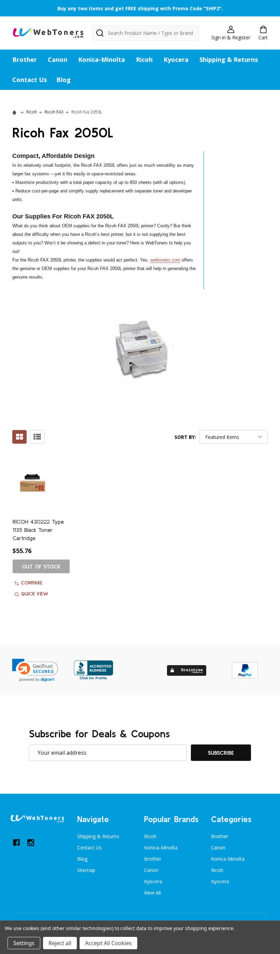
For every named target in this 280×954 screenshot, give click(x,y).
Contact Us (29, 80)
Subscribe (221, 753)
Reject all (59, 943)
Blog (63, 80)
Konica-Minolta (101, 59)
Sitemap (86, 870)
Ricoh (144, 59)
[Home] (15, 112)
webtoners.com (165, 260)
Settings (23, 943)
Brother (24, 59)
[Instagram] (31, 842)
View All (152, 892)
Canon (57, 59)
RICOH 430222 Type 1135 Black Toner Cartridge (38, 530)
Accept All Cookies (108, 943)
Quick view (34, 593)
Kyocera (176, 59)
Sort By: (185, 437)
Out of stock (41, 566)
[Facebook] (16, 842)
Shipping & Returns (228, 59)
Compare (31, 583)
